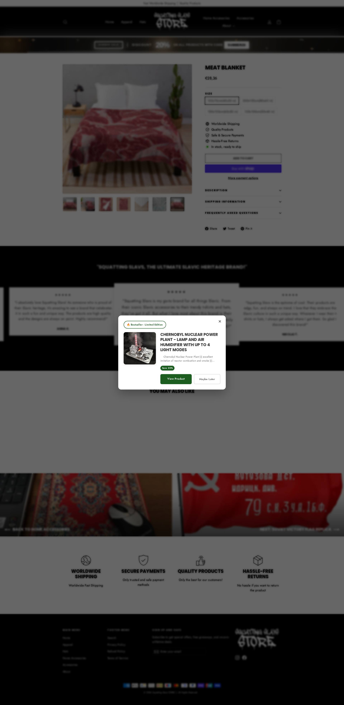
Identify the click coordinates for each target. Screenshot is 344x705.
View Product (176, 379)
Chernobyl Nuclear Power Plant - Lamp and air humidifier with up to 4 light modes (189, 342)
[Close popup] (220, 321)
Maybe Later (207, 379)
